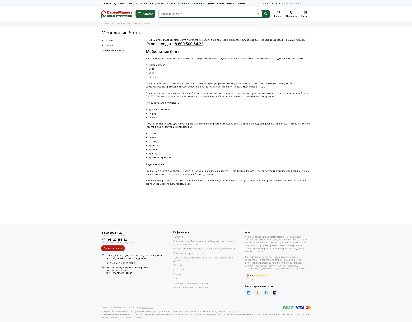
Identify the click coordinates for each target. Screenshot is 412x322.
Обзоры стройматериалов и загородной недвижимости (204, 248)
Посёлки (182, 3)
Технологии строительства (188, 253)
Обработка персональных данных (192, 287)
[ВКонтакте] (248, 292)
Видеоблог (179, 265)
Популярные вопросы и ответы (190, 283)
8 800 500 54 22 (271, 3)
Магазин (106, 3)
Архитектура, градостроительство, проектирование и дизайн (203, 259)
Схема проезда (225, 3)
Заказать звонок (113, 248)
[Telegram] (266, 292)
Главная (105, 23)
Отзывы (241, 3)
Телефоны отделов (203, 3)
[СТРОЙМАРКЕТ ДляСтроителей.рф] (116, 14)
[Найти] (266, 14)
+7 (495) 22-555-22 (114, 239)
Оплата (177, 274)
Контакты (178, 278)
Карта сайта (147, 307)
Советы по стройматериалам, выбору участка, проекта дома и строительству (204, 243)
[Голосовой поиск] (258, 14)
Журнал (171, 3)
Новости (132, 3)
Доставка (119, 3)
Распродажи (157, 3)
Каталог (116, 23)
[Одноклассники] (257, 292)
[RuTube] (274, 292)
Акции (143, 3)
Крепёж (126, 23)
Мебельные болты (114, 50)
